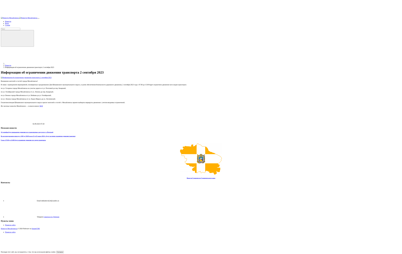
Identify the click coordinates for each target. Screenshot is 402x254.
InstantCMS (36, 228)
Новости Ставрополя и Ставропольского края (201, 178)
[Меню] (38, 18)
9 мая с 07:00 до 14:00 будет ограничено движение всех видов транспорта (23, 140)
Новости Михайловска (9, 228)
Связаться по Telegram (51, 217)
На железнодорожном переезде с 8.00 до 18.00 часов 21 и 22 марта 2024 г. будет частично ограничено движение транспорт (38, 136)
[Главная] (20, 63)
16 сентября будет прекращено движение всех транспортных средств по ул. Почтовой (27, 132)
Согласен (60, 252)
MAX (41, 106)
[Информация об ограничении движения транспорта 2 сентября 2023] (26, 77)
